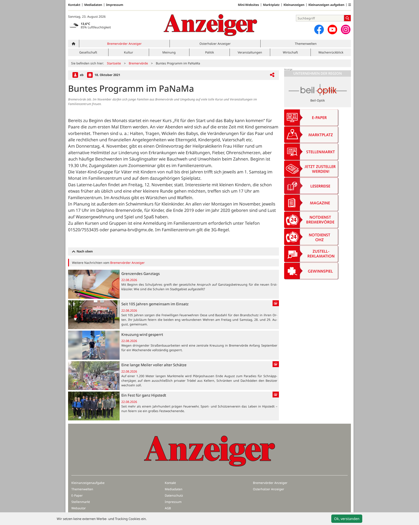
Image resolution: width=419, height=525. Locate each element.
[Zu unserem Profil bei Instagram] (345, 29)
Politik (209, 52)
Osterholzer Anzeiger (215, 43)
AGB (168, 508)
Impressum (114, 4)
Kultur (128, 52)
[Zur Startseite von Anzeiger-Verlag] (210, 25)
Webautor (78, 508)
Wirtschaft (290, 52)
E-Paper (77, 495)
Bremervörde (138, 63)
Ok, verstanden (346, 518)
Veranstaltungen (250, 52)
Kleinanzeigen (293, 4)
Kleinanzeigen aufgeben (326, 4)
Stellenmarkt (80, 502)
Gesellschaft (88, 52)
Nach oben (84, 251)
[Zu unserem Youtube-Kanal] (332, 29)
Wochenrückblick (330, 52)
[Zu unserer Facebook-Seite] (319, 29)
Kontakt (74, 4)
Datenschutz (174, 495)
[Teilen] (272, 75)
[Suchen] (347, 18)
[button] (349, 4)
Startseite (114, 63)
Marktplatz (271, 4)
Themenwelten (306, 43)
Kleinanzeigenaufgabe (88, 483)
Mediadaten (93, 4)
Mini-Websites (248, 4)
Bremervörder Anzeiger (124, 43)
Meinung (169, 52)
